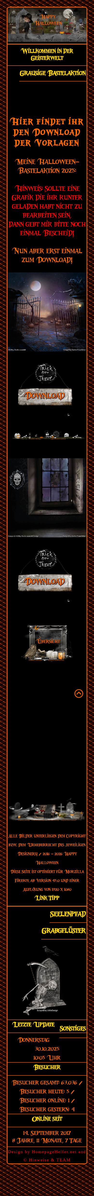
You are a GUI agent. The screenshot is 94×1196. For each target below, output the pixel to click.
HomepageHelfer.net (54, 1151)
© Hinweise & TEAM (47, 1159)
